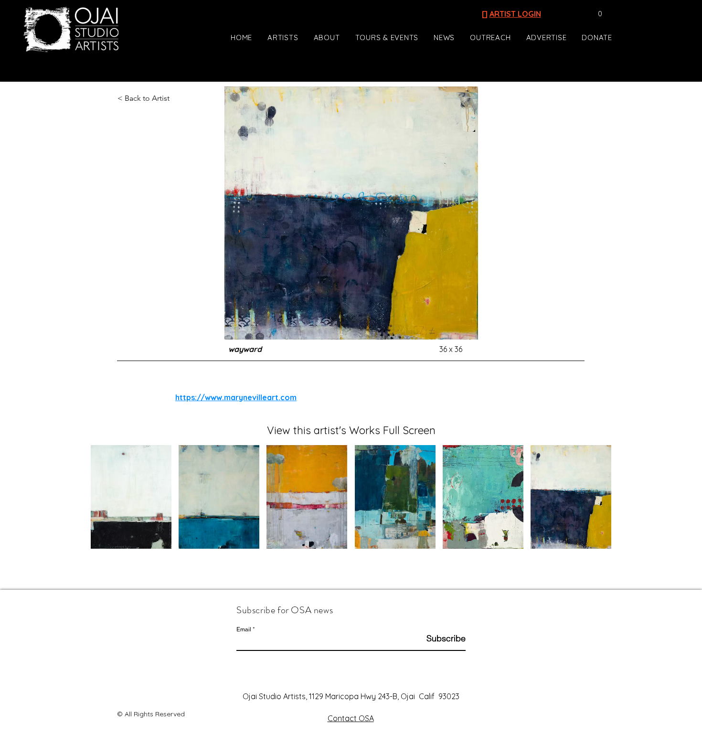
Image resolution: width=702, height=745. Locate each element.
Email (243, 629)
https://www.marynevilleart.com (236, 397)
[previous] (108, 502)
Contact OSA (351, 718)
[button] (595, 14)
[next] (594, 502)
